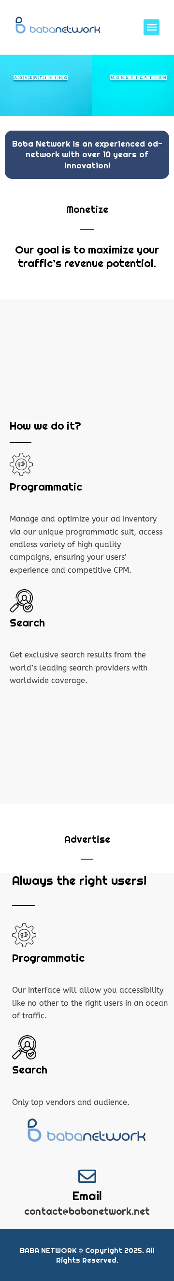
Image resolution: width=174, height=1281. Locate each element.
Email (87, 1196)
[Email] (87, 1176)
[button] (152, 27)
